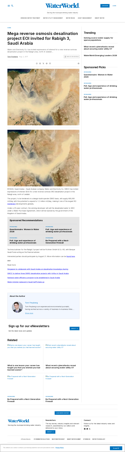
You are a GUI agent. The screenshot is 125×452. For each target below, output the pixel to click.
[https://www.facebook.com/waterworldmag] (85, 429)
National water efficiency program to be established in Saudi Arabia (33, 278)
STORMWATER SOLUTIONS (42, 439)
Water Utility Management (53, 18)
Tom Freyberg (12, 57)
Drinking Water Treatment (30, 18)
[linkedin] (40, 63)
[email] (50, 63)
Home (9, 27)
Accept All (116, 448)
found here (71, 256)
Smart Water (99, 18)
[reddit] (47, 63)
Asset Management (85, 18)
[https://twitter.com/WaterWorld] (90, 429)
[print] (78, 63)
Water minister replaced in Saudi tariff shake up (25, 282)
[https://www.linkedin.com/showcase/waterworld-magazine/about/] (87, 429)
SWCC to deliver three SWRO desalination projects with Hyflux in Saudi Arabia (38, 273)
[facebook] (37, 63)
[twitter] (43, 63)
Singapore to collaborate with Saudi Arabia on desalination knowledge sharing (37, 269)
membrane (11, 204)
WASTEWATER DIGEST (58, 439)
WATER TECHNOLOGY (98, 439)
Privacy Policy (60, 447)
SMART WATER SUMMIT (74, 439)
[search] (12, 5)
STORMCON (86, 439)
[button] (8, 5)
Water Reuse (70, 18)
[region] (62, 448)
